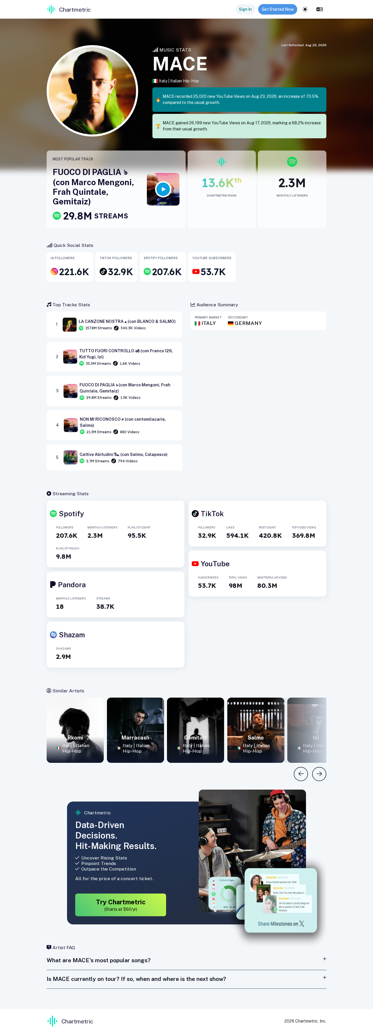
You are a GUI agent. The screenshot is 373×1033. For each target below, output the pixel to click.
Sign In (245, 9)
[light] (305, 9)
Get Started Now (278, 9)
